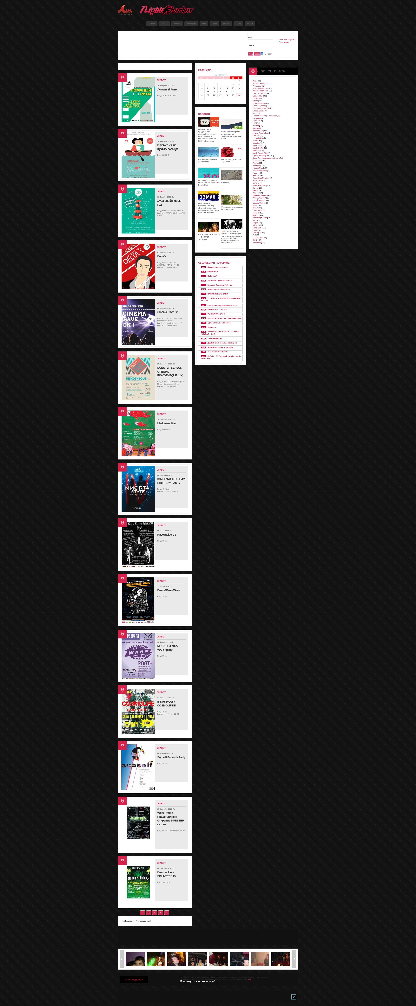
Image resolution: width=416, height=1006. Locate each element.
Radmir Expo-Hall (260, 170)
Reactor (256, 175)
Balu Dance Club (259, 93)
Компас (256, 215)
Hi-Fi (255, 123)
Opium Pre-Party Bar (261, 156)
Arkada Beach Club (260, 91)
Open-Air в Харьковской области (266, 158)
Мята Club (257, 228)
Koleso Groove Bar (260, 133)
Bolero (255, 101)
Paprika (256, 163)
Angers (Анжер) (259, 83)
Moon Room (257, 146)
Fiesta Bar (257, 118)
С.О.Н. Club (257, 238)
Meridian (256, 143)
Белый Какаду (258, 200)
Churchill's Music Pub (261, 108)
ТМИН (255, 240)
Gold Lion (256, 121)
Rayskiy (256, 173)
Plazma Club (258, 168)
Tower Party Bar (259, 185)
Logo (167, 10)
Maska (255, 141)
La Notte (256, 136)
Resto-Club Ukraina (260, 178)
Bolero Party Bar (259, 103)
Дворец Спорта (259, 203)
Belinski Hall (257, 96)
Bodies (255, 98)
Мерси (255, 223)
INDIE (255, 113)
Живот (255, 208)
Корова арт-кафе (260, 218)
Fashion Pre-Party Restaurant (265, 116)
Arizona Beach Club (260, 88)
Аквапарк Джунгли (260, 195)
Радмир (256, 233)
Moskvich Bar (258, 148)
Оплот (255, 230)
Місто (255, 225)
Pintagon (256, 165)
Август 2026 (220, 75)
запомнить (268, 54)
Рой (254, 235)
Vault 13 (256, 190)
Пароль (251, 45)
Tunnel (255, 188)
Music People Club (260, 153)
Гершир (256, 213)
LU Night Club (258, 138)
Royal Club (257, 180)
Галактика (257, 210)
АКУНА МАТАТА (259, 198)
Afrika (255, 81)
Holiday (256, 126)
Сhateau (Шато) (259, 106)
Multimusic (257, 150)
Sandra (256, 183)
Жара (255, 205)
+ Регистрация (283, 42)
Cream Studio (258, 111)
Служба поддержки (134, 980)
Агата (255, 193)
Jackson (256, 128)
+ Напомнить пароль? (286, 40)
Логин (250, 37)
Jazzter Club (258, 131)
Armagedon (257, 86)
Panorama (257, 161)
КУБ (254, 220)
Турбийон (257, 243)
